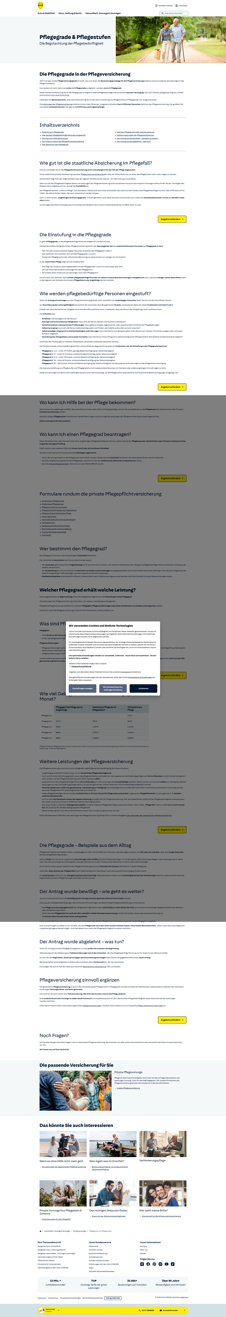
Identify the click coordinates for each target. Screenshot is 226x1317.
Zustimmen (143, 688)
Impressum (126, 672)
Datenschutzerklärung (81, 666)
